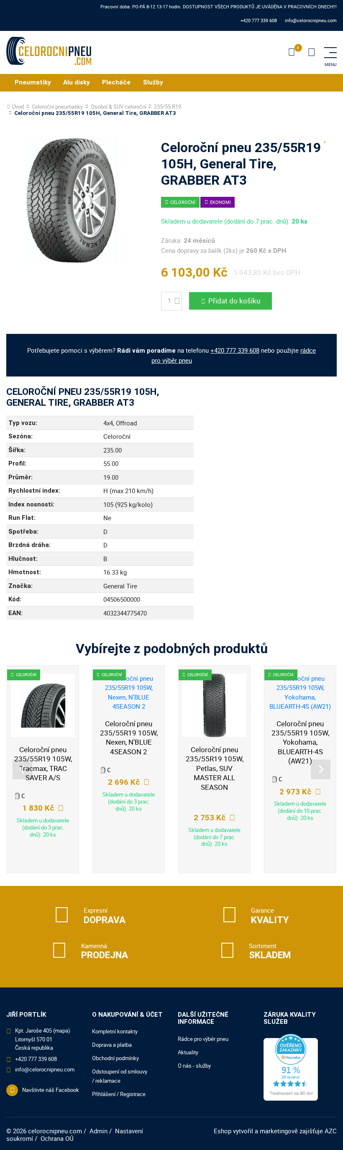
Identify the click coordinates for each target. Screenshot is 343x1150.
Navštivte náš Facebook (50, 1090)
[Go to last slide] (22, 769)
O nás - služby (194, 1065)
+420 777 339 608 (259, 20)
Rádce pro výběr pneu (203, 1039)
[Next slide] (320, 769)
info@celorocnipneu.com (311, 20)
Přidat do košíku (234, 300)
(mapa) (61, 1030)
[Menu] (311, 52)
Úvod (18, 107)
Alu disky (76, 82)
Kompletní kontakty (115, 1031)
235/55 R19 (167, 107)
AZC (331, 1131)
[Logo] (48, 52)
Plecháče (116, 82)
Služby (153, 82)
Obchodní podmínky (115, 1058)
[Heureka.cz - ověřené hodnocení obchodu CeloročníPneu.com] (291, 1066)
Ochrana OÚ (57, 1138)
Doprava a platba (112, 1044)
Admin (99, 1131)
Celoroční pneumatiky (57, 107)
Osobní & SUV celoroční (118, 107)
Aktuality (188, 1052)
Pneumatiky (33, 82)
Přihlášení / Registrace (119, 1094)
